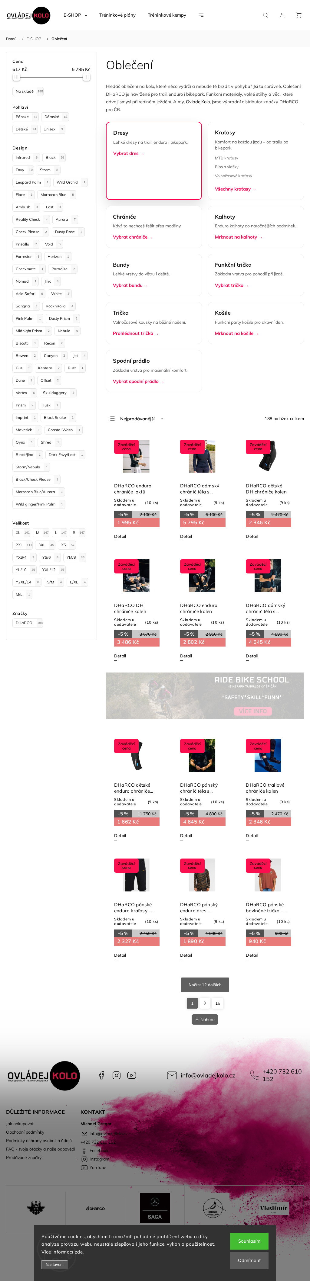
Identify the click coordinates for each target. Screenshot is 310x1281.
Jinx (51, 281)
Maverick (28, 429)
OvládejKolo (198, 101)
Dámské (56, 116)
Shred (50, 442)
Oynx (24, 442)
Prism (24, 405)
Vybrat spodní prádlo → (138, 381)
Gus (23, 367)
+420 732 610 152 (282, 1075)
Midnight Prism (33, 330)
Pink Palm (28, 318)
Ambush (27, 206)
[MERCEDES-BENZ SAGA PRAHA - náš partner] (155, 1209)
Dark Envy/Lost (66, 454)
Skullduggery (58, 392)
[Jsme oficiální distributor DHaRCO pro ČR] (95, 1209)
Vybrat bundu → (130, 285)
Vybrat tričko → (232, 285)
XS (67, 544)
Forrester (27, 256)
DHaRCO (29, 622)
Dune (24, 380)
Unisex (53, 129)
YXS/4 (25, 557)
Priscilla (26, 244)
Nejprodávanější (137, 419)
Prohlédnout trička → (136, 333)
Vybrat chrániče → (133, 237)
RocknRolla (59, 305)
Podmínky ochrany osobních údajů (39, 1140)
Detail (120, 536)
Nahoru (207, 1019)
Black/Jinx (28, 454)
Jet (79, 355)
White (60, 293)
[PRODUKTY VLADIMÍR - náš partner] (274, 1209)
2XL (24, 544)
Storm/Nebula (32, 466)
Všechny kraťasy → (235, 189)
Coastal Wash (64, 429)
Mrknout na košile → (237, 333)
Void (53, 244)
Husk (49, 405)
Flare (24, 194)
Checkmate (29, 268)
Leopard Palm (32, 182)
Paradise (63, 268)
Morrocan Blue (57, 194)
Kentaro (49, 367)
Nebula (68, 330)
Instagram (116, 1075)
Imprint (26, 417)
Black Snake (59, 417)
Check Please (31, 231)
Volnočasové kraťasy (233, 175)
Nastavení (55, 1264)
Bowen (26, 355)
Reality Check (32, 219)
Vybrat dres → (128, 153)
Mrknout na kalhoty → (239, 237)
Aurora (66, 219)
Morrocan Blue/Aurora (39, 491)
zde (79, 1252)
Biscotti (26, 343)
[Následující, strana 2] (205, 1003)
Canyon (54, 355)
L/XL (78, 582)
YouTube (131, 1075)
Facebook (101, 1075)
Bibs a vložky (227, 166)
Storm (49, 169)
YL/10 (25, 569)
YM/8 (75, 557)
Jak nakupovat (20, 1123)
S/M (54, 582)
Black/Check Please (37, 479)
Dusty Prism (63, 318)
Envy (24, 169)
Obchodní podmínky (25, 1132)
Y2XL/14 (27, 582)
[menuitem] (75, 15)
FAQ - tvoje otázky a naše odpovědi (40, 1149)
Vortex (25, 392)
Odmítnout (249, 1260)
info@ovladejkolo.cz (208, 1075)
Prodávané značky (23, 1157)
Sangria (27, 305)
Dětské (26, 129)
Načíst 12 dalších (205, 984)
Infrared (27, 157)
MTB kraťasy (226, 158)
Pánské (26, 116)
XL (23, 532)
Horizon (58, 256)
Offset (50, 380)
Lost (53, 206)
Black (55, 157)
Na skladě (29, 91)
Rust (75, 367)
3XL (46, 544)
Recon (53, 343)
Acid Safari (29, 293)
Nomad (26, 281)
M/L (23, 594)
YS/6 (50, 557)
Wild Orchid (71, 182)
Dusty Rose (68, 231)
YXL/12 (53, 569)
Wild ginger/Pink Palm (39, 504)
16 (217, 1003)
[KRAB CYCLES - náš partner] (36, 1208)
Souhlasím (249, 1241)
